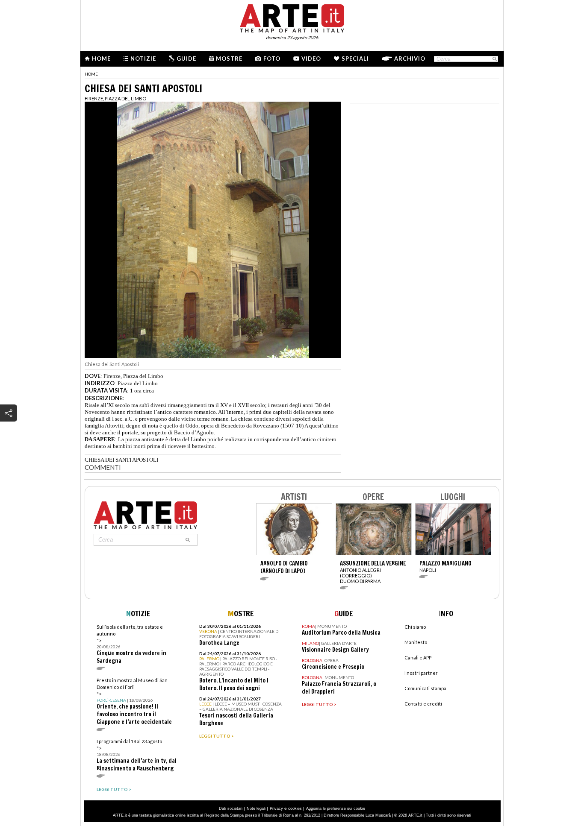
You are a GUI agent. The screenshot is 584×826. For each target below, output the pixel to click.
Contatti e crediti (423, 703)
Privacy (276, 808)
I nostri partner (421, 673)
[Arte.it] (292, 17)
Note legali (256, 808)
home (91, 73)
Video (311, 58)
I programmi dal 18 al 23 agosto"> (137, 755)
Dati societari (230, 808)
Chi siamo (415, 627)
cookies (295, 808)
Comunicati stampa (425, 688)
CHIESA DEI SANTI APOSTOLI (121, 460)
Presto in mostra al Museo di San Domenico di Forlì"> (134, 701)
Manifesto (415, 642)
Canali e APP (417, 657)
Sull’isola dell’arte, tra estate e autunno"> (131, 644)
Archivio (409, 58)
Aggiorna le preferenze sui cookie (335, 808)
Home (101, 58)
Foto (271, 58)
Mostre (229, 58)
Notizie (143, 58)
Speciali (355, 58)
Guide (186, 58)
